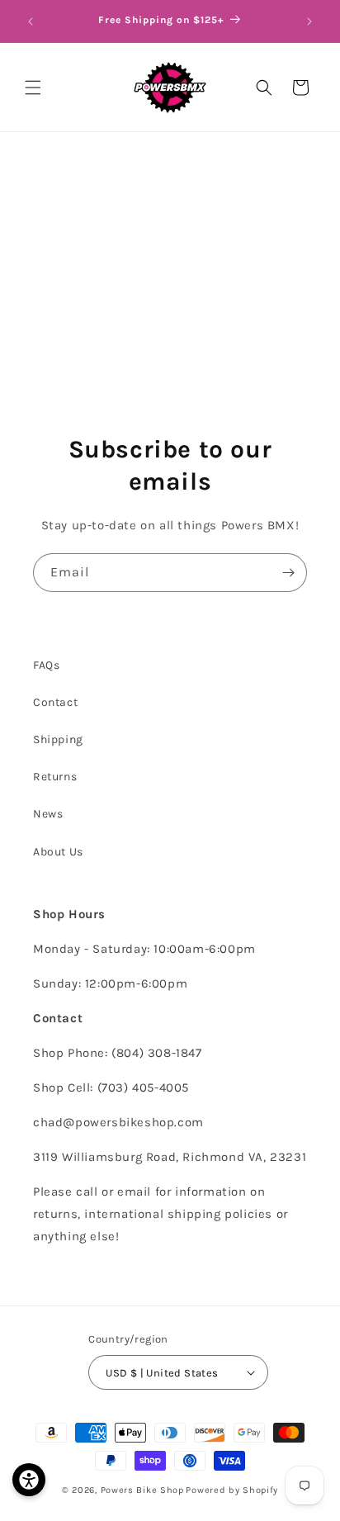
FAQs (46, 665)
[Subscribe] (288, 572)
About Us (58, 852)
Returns (55, 777)
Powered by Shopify (232, 1490)
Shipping (58, 739)
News (48, 814)
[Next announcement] (309, 21)
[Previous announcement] (30, 21)
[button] (33, 87)
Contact (55, 702)
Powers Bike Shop (142, 1490)
